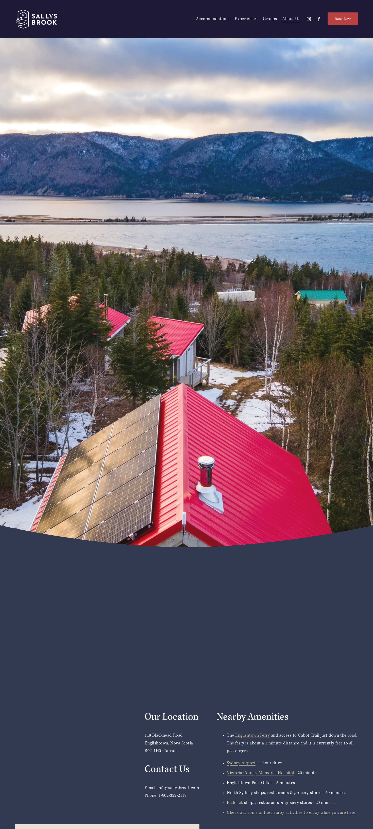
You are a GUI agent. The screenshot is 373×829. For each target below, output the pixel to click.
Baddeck (235, 803)
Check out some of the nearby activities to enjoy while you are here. (291, 813)
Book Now (343, 19)
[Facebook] (318, 19)
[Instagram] (308, 19)
